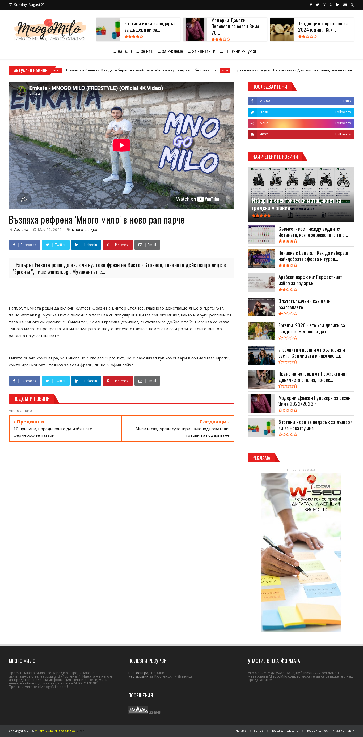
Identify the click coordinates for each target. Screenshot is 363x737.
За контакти (345, 730)
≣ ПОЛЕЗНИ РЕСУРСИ (238, 51)
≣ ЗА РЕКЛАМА (170, 51)
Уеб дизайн (138, 676)
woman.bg (30, 315)
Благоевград (139, 672)
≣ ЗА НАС (144, 51)
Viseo (81, 731)
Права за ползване (284, 730)
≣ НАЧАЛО (122, 51)
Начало (241, 730)
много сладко (84, 229)
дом (194, 70)
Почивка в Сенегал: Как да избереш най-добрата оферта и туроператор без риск (107, 70)
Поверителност (317, 730)
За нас (258, 730)
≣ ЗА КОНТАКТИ (201, 51)
